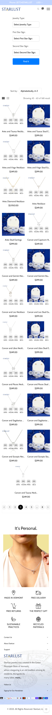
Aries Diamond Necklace (13, 201)
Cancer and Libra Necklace (14, 348)
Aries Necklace (38, 203)
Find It (26, 61)
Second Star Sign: (20, 46)
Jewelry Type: (19, 18)
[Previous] (4, 507)
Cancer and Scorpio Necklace (15, 456)
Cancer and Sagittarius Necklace (16, 420)
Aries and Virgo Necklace (13, 167)
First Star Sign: (19, 32)
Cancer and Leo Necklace (13, 312)
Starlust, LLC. (39, 709)
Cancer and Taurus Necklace (27, 492)
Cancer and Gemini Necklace (15, 276)
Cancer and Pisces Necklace (14, 384)
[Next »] (47, 507)
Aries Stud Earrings (13, 240)
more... (18, 677)
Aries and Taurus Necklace (13, 131)
